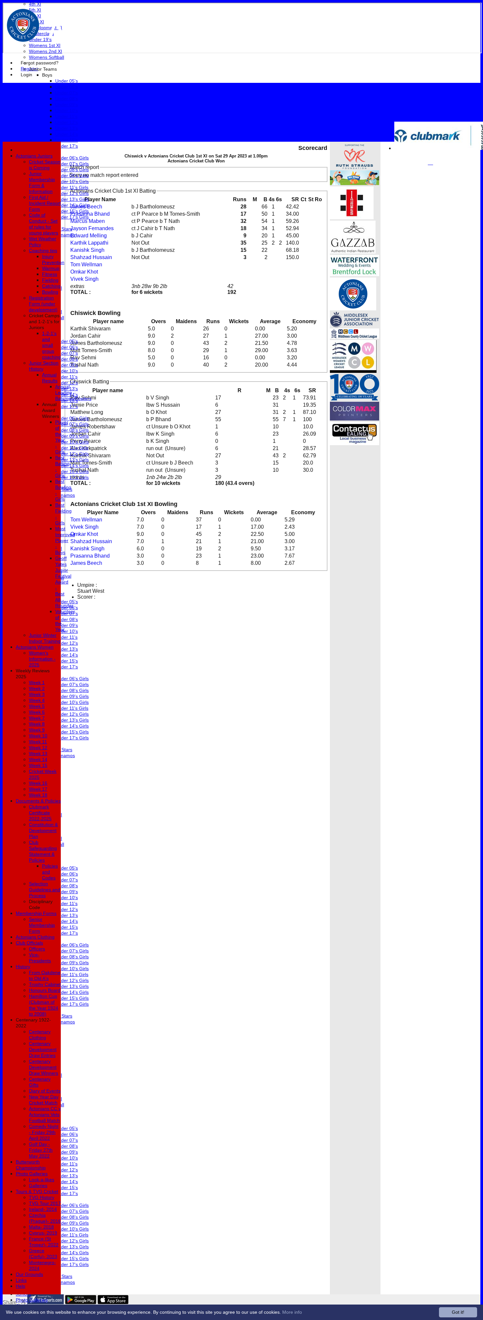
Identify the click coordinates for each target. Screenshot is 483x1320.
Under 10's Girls (72, 181)
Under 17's (66, 146)
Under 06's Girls (72, 157)
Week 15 (38, 765)
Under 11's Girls (71, 187)
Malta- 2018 (41, 1227)
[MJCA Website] (354, 325)
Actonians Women (35, 647)
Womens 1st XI (44, 45)
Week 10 (38, 735)
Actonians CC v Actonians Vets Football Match (45, 1114)
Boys (47, 75)
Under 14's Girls (72, 205)
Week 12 (38, 747)
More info (292, 1312)
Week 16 (38, 783)
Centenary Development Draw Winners (43, 1067)
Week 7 (37, 718)
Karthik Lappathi (89, 243)
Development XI (45, 27)
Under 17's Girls (72, 217)
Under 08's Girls (72, 169)
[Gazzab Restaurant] (353, 251)
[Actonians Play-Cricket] (353, 308)
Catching (51, 286)
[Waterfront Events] (354, 274)
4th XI (35, 4)
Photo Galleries (32, 1300)
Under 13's (66, 128)
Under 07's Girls (72, 163)
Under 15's (66, 140)
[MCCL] (354, 337)
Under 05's (66, 81)
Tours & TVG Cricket (37, 1191)
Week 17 (38, 789)
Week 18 (38, 795)
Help (20, 1286)
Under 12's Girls (72, 193)
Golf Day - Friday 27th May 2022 (41, 1150)
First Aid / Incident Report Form (45, 203)
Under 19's (40, 39)
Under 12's (66, 122)
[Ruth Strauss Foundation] (354, 167)
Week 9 (37, 729)
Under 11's (66, 116)
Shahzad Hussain (91, 257)
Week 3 (37, 694)
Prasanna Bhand (90, 214)
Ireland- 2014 (43, 1209)
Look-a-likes (41, 1179)
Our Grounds (29, 1274)
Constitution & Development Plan (43, 830)
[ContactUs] (354, 443)
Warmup (50, 268)
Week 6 (37, 712)
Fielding (50, 280)
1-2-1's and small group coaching (51, 345)
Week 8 (37, 724)
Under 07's (66, 92)
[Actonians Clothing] (352, 217)
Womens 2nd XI (45, 51)
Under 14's (66, 134)
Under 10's (66, 110)
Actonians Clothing (35, 937)
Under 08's (66, 98)
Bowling (50, 292)
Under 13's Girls (72, 199)
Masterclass (41, 33)
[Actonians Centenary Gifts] (354, 398)
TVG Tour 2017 (45, 1203)
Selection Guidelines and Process (44, 889)
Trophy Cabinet (45, 984)
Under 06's (66, 86)
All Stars (63, 228)
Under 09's (66, 104)
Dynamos (65, 234)
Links (21, 1280)
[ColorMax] (354, 418)
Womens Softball (46, 57)
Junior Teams (43, 69)
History (23, 966)
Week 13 (38, 753)
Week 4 (37, 700)
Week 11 (38, 741)
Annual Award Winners (50, 410)
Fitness (49, 274)
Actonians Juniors (34, 155)
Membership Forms (36, 913)
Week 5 (37, 706)
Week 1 (37, 682)
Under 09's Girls (72, 175)
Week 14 (38, 759)
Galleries (38, 1185)
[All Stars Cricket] (354, 183)
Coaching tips (43, 250)
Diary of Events (44, 1090)
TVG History (41, 1197)
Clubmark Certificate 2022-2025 (40, 812)
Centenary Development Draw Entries (43, 1049)
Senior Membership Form (42, 925)
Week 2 (37, 688)
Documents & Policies (38, 801)
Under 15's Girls (72, 211)
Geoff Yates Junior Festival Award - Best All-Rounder (64, 582)
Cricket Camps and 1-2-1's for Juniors (44, 321)
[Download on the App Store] (113, 1302)
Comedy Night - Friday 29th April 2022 (43, 1132)
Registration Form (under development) (43, 303)
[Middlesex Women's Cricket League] (353, 371)
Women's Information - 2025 (42, 658)
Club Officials (29, 943)
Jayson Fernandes (92, 228)
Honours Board (44, 990)
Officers (37, 948)
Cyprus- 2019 (43, 1233)
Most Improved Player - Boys (65, 540)
